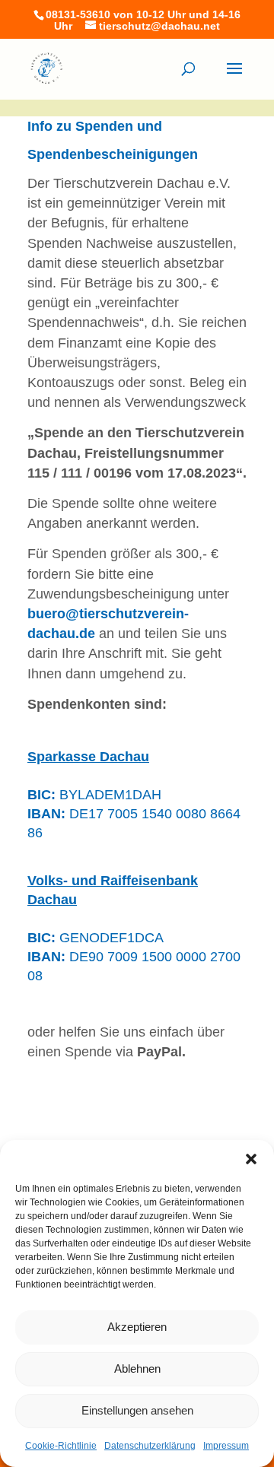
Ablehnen (137, 1368)
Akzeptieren (137, 1326)
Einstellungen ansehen (137, 1410)
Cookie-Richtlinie (61, 1445)
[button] (251, 1159)
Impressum (226, 1445)
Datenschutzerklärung (150, 1445)
